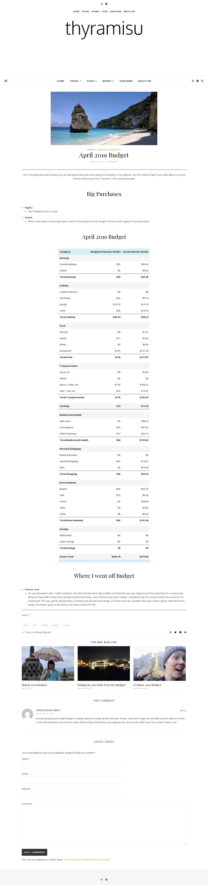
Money (106, 80)
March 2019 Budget (34, 685)
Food (90, 80)
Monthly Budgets (109, 149)
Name (26, 758)
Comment (27, 803)
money (66, 625)
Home (60, 80)
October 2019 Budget (147, 685)
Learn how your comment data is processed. (87, 859)
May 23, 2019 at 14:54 (44, 713)
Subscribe (126, 80)
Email (25, 773)
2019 (26, 625)
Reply (183, 710)
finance (55, 625)
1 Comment (111, 161)
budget (44, 625)
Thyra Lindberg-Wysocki (38, 632)
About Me (144, 80)
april (35, 625)
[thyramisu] (104, 38)
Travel (74, 80)
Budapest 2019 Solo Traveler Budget (102, 685)
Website (26, 788)
